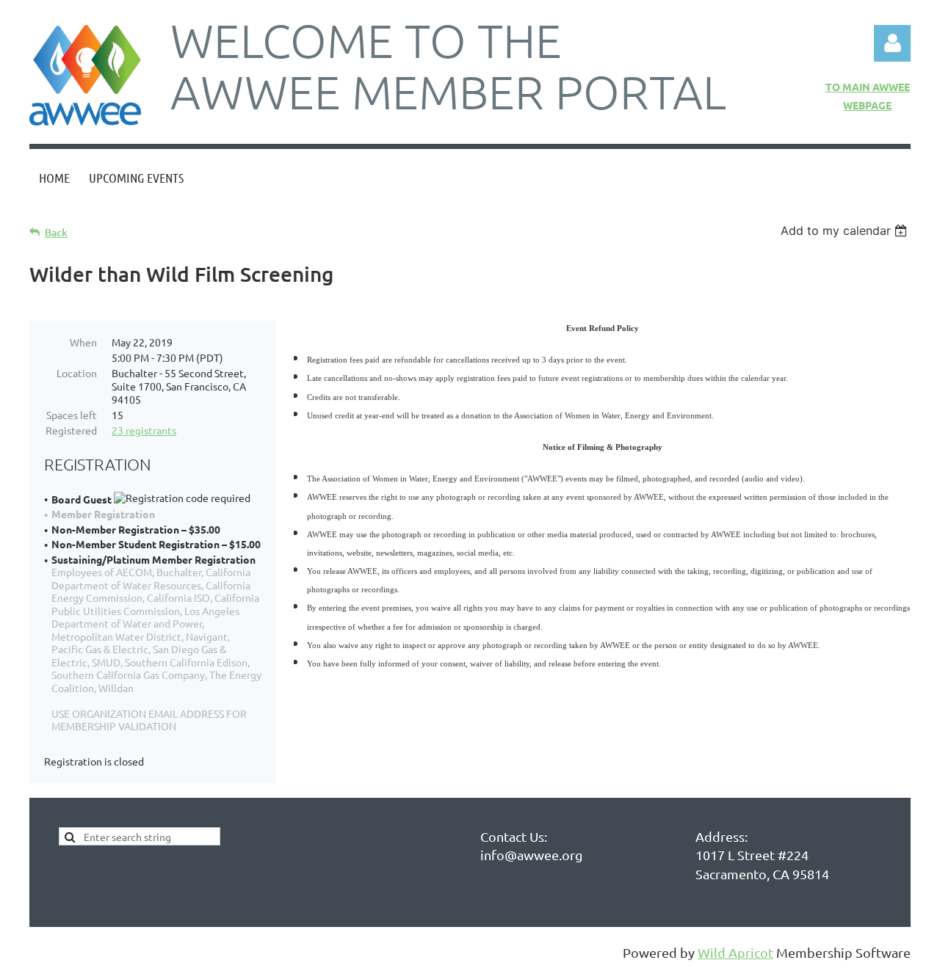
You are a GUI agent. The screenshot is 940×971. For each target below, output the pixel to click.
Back (56, 232)
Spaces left (71, 414)
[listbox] (846, 230)
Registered (71, 430)
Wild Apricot (735, 952)
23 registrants (144, 430)
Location (77, 372)
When (83, 342)
